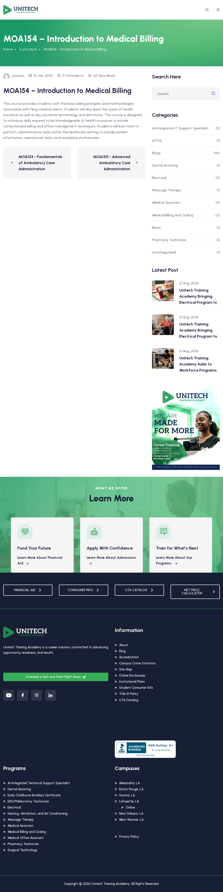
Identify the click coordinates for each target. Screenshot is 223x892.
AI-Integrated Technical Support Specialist (39, 783)
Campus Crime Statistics (137, 663)
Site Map (125, 669)
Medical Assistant (166, 202)
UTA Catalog (128, 700)
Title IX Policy (128, 694)
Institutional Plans (132, 682)
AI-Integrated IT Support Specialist (180, 128)
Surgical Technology (22, 850)
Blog (122, 651)
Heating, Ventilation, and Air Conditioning (38, 813)
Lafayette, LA (129, 801)
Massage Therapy (166, 190)
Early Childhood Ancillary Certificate (34, 795)
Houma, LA (127, 795)
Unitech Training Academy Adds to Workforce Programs (198, 364)
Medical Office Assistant (26, 838)
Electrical (159, 178)
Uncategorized (164, 252)
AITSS (157, 140)
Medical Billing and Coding (172, 215)
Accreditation (129, 657)
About (123, 645)
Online (130, 807)
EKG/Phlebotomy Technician (28, 801)
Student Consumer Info (136, 688)
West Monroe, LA (131, 820)
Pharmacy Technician (169, 240)
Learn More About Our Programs (174, 560)
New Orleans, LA (131, 813)
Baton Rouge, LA (131, 789)
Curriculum (28, 49)
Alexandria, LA (129, 783)
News (156, 227)
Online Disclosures (132, 675)
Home (8, 49)
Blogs (156, 153)
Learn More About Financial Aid (39, 560)
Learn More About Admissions (111, 557)
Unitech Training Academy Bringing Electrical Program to (198, 296)
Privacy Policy (129, 837)
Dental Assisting (165, 165)
